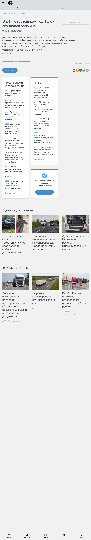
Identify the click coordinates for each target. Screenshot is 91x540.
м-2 (16, 61)
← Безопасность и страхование (14, 13)
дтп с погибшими (8, 61)
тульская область (24, 61)
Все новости (10, 193)
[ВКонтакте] (74, 70)
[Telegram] (87, 70)
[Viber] (80, 70)
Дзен (34, 308)
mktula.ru (6, 53)
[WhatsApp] (83, 70)
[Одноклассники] (77, 70)
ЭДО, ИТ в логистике (11, 321)
